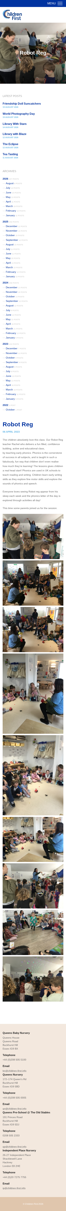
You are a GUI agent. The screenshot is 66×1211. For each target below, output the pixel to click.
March (14, 206)
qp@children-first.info (14, 1146)
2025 (11, 221)
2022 (9, 405)
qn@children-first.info (14, 1108)
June (13, 192)
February (16, 210)
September (17, 240)
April (13, 201)
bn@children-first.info (14, 1070)
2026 (11, 178)
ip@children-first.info (14, 1188)
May (13, 197)
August (14, 183)
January (15, 215)
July (13, 187)
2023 (11, 343)
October (15, 235)
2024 (11, 282)
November (16, 230)
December (16, 226)
